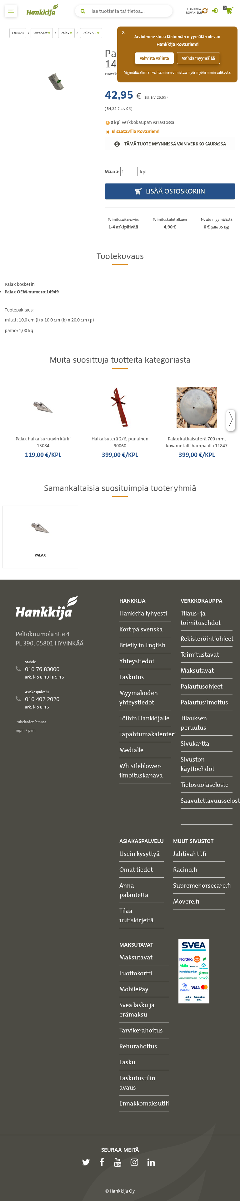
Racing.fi (185, 869)
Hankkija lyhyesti (143, 613)
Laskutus (131, 677)
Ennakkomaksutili (144, 1103)
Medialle (131, 750)
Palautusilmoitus (204, 702)
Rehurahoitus (138, 1046)
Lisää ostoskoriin (174, 191)
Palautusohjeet (201, 686)
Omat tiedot (136, 869)
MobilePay (133, 989)
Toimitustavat (200, 654)
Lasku (127, 1062)
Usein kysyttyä (139, 853)
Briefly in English (142, 645)
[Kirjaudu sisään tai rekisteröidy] (214, 11)
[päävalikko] (11, 11)
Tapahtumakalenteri (147, 734)
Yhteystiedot (136, 661)
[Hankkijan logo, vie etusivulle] (44, 10)
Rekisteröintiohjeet (207, 638)
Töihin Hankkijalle (144, 718)
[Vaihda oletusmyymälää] (205, 11)
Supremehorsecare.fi (202, 885)
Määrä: (112, 172)
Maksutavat (197, 670)
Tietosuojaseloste (204, 784)
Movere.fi (186, 901)
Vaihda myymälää (198, 58)
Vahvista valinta (154, 58)
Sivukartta (195, 743)
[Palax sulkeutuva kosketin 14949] (50, 82)
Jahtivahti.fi (189, 853)
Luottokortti (135, 973)
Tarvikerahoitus (141, 1030)
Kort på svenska (141, 629)
